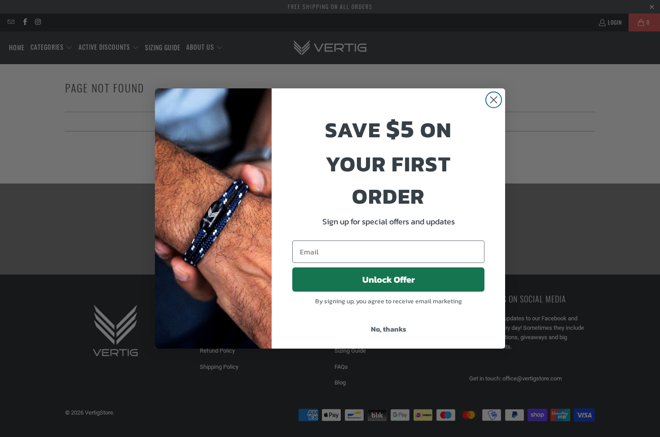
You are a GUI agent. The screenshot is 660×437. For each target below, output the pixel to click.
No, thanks (388, 328)
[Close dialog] (494, 100)
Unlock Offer (388, 279)
